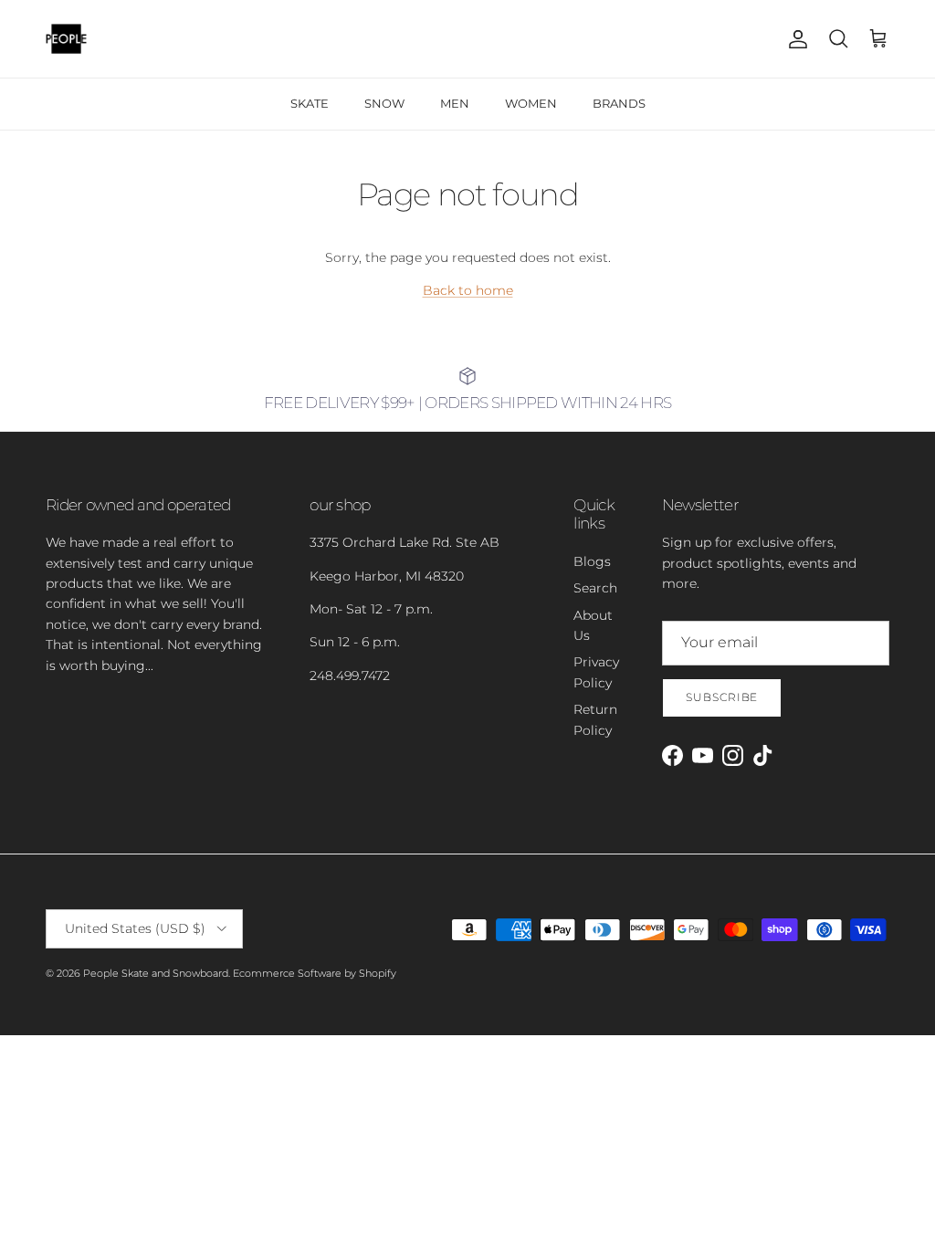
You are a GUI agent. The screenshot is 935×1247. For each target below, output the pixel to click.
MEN (454, 103)
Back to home (468, 290)
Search (595, 588)
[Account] (794, 39)
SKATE (309, 103)
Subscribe (722, 697)
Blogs (592, 561)
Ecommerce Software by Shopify (314, 973)
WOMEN (531, 103)
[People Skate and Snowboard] (66, 38)
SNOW (384, 103)
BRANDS (619, 103)
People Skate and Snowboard (155, 973)
